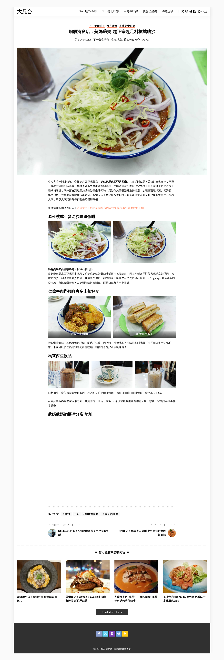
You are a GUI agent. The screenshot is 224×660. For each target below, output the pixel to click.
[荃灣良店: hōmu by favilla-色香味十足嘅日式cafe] (185, 576)
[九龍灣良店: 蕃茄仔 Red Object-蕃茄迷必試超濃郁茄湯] (136, 576)
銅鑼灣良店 (92, 514)
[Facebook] (178, 11)
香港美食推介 (127, 26)
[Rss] (194, 11)
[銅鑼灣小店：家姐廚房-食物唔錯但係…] (39, 576)
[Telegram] (190, 11)
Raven (145, 39)
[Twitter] (182, 11)
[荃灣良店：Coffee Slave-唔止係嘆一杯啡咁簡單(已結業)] (88, 576)
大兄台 (24, 11)
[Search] (205, 11)
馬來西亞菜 (111, 514)
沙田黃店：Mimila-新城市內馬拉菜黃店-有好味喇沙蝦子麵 (110, 208)
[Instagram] (186, 11)
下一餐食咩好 (97, 26)
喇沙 (67, 514)
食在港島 (112, 26)
